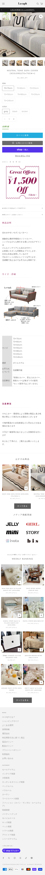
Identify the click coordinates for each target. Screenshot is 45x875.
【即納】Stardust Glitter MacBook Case (11, 656)
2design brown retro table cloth (33, 656)
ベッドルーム (7, 786)
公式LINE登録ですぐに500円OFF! (22, 10)
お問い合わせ (7, 758)
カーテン (6, 794)
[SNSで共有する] (10, 162)
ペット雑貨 (6, 826)
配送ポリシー (7, 746)
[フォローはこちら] (3, 858)
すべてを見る (22, 700)
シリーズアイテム (9, 839)
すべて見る (22, 506)
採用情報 (6, 729)
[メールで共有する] (19, 162)
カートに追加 (22, 135)
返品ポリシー (7, 741)
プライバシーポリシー (11, 750)
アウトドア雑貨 (8, 834)
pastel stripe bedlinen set (33, 621)
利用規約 (6, 754)
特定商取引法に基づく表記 (13, 737)
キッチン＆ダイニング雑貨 (13, 782)
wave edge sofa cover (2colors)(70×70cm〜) (15, 495)
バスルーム (6, 790)
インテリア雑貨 (8, 773)
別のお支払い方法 (22, 156)
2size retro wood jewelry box (33, 589)
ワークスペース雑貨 (10, 798)
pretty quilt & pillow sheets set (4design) (33, 689)
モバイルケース (8, 818)
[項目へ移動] (5, 63)
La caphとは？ (8, 717)
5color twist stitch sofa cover (11, 689)
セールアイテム (8, 769)
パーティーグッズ (9, 814)
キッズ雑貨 (6, 822)
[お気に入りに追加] (26, 467)
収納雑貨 (6, 810)
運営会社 (6, 733)
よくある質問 (7, 725)
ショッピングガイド (10, 721)
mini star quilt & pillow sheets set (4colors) (11, 589)
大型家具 (6, 778)
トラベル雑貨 (7, 830)
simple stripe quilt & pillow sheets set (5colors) (11, 623)
